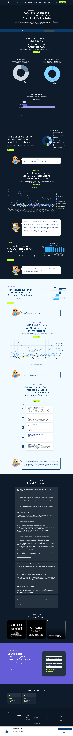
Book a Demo (62, 2)
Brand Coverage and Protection (28, 719)
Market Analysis (36, 722)
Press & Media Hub (62, 715)
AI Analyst (35, 724)
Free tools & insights (37, 2)
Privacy (18, 713)
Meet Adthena (62, 713)
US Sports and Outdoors (12, 701)
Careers (61, 716)
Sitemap (19, 715)
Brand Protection (36, 717)
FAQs (60, 719)
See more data (36, 51)
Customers (30, 2)
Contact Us (61, 720)
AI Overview (31, 30)
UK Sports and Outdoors (27, 701)
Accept (65, 729)
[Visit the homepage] (10, 2)
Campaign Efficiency (49, 30)
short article (23, 506)
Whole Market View (37, 723)
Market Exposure (39, 30)
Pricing (44, 2)
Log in (57, 2)
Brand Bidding (36, 718)
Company (49, 2)
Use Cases (24, 2)
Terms (22, 713)
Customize (64, 732)
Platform (18, 2)
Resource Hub (20, 712)
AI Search (27, 713)
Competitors (62, 717)
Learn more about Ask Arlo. (22, 606)
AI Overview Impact (36, 714)
